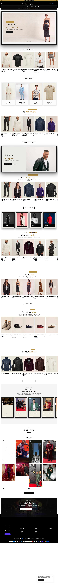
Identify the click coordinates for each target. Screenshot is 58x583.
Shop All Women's (28, 303)
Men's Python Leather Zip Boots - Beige (6, 334)
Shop (36, 524)
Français (34, 538)
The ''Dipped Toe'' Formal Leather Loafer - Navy (28, 334)
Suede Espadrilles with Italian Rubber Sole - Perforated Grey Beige (51, 334)
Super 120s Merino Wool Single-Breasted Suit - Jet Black (28, 134)
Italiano (37, 538)
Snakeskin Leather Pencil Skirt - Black (17, 296)
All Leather (15, 164)
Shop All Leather (28, 207)
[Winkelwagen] (56, 4)
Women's (27, 6)
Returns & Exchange (22, 528)
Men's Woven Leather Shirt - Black (50, 199)
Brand (39, 6)
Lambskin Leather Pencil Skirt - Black (28, 296)
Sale (35, 6)
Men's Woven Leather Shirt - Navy (38, 133)
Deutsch (39, 538)
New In (19, 6)
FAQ (21, 532)
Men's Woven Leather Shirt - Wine (38, 373)
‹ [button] (2, 404)
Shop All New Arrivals (28, 380)
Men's (23, 6)
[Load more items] (29, 488)
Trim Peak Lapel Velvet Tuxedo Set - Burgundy (27, 257)
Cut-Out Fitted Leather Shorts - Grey (50, 69)
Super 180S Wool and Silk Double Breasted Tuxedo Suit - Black (39, 257)
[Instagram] (20, 538)
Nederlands (42, 538)
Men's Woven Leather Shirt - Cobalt (50, 133)
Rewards (36, 532)
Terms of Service (50, 528)
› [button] (55, 404)
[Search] (1, 4)
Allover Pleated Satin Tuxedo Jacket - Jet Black (51, 257)
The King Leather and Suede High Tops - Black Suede (17, 334)
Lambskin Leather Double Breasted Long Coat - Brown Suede (39, 297)
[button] (1, 0)
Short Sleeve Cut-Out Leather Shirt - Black (17, 69)
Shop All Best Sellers (28, 142)
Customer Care (22, 524)
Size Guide (22, 531)
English (29, 538)
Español (32, 538)
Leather (31, 6)
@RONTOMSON (29, 432)
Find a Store (36, 531)
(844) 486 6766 (8, 530)
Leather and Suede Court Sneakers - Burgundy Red (39, 334)
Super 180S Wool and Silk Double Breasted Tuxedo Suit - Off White (6, 70)
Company (50, 524)
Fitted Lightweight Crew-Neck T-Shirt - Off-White (28, 70)
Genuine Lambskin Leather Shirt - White (39, 69)
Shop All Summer (28, 78)
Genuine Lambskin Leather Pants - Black (6, 133)
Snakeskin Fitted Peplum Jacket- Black (17, 199)
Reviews (36, 528)
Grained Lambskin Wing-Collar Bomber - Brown (51, 297)
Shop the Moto (8, 164)
